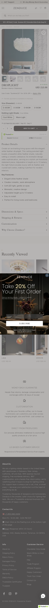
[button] (43, 596)
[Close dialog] (47, 275)
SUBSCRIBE (24, 323)
